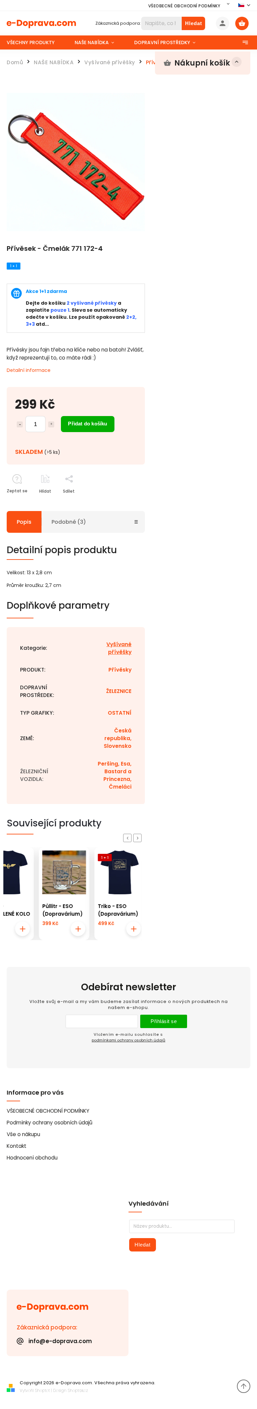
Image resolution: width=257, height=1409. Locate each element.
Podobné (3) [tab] (69, 522)
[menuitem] (36, 42)
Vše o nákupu (23, 1134)
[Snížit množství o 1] (20, 424)
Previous (128, 837)
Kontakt (16, 1145)
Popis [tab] (24, 522)
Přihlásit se (164, 1021)
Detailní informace (29, 370)
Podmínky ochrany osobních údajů (49, 1122)
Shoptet (42, 1390)
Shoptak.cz (78, 1390)
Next (139, 837)
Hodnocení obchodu (32, 1157)
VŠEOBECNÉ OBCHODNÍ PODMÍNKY (184, 6)
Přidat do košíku (87, 423)
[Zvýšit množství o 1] (51, 424)
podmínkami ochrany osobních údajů (128, 1040)
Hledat (193, 23)
